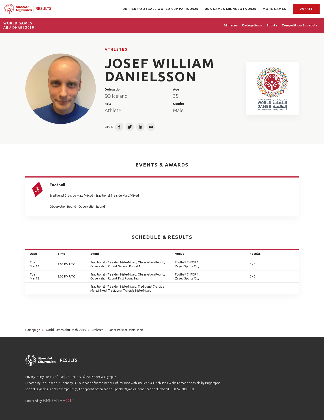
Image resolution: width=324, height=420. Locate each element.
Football (57, 185)
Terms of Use (55, 377)
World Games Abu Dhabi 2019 (65, 330)
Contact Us (73, 377)
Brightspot (212, 383)
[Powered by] (58, 400)
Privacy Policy (34, 377)
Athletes (116, 49)
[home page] (27, 8)
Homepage (32, 330)
